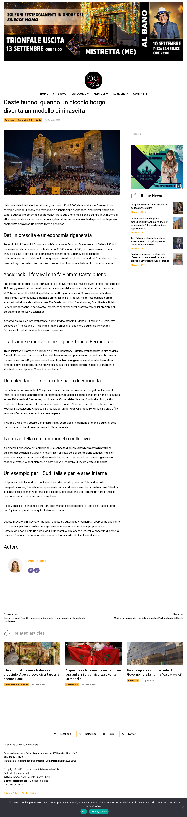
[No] (182, 807)
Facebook (65, 734)
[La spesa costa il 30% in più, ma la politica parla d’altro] (178, 208)
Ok (83, 811)
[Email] (31, 570)
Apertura (9, 120)
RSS (112, 734)
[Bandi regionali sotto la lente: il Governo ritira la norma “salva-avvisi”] (155, 653)
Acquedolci (72, 684)
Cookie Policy (29, 793)
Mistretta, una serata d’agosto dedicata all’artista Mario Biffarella (148, 618)
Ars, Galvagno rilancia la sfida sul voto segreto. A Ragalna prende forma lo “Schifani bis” (148, 241)
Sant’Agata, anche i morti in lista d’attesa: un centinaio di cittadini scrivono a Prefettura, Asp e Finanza (150, 257)
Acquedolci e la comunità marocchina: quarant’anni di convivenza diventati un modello (93, 674)
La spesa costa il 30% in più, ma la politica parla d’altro (149, 206)
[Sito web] (37, 570)
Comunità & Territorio (29, 120)
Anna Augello (37, 560)
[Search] (179, 134)
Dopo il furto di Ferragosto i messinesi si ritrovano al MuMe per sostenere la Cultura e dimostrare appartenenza (149, 223)
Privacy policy (99, 811)
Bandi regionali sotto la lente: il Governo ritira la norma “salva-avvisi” (154, 672)
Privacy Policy (11, 793)
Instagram (90, 734)
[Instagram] (79, 734)
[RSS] (104, 734)
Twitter (131, 734)
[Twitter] (122, 734)
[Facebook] (55, 734)
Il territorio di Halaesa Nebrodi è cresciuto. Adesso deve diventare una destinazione (31, 674)
